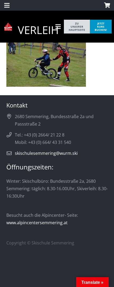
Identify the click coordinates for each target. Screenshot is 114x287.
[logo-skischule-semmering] (8, 27)
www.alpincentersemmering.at (37, 223)
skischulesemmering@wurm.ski (46, 153)
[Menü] (58, 26)
